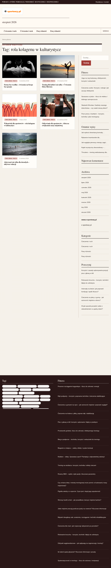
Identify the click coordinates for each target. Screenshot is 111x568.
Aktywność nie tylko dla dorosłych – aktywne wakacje (16, 163)
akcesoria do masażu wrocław (27, 386)
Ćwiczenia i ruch (10, 31)
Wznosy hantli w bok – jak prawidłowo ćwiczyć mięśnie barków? (79, 500)
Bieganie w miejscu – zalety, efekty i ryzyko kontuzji (75, 448)
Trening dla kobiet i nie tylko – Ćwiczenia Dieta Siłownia (56, 85)
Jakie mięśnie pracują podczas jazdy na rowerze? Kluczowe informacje (82, 508)
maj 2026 (84, 192)
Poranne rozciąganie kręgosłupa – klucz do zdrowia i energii (78, 386)
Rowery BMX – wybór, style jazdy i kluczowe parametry (76, 474)
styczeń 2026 (86, 212)
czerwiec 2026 (86, 187)
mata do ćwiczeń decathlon (11, 406)
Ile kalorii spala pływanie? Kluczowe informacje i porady (77, 552)
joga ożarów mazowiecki (31, 399)
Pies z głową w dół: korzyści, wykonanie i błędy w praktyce (78, 422)
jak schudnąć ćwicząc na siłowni (12, 396)
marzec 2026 (85, 202)
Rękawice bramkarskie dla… (91, 137)
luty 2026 (84, 207)
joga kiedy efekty (8, 399)
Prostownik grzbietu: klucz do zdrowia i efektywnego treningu (78, 431)
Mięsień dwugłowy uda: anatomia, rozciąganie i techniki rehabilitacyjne (82, 517)
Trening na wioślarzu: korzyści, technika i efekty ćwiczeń (77, 465)
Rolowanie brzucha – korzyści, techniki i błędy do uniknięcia (78, 534)
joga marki (18, 399)
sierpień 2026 (86, 177)
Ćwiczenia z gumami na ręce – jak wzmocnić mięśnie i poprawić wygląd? (83, 405)
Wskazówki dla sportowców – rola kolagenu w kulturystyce (19, 124)
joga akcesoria (45, 396)
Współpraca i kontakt (102, 2)
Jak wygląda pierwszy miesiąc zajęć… (94, 142)
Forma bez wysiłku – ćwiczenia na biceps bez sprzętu (18, 85)
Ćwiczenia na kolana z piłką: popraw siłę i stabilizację (76, 413)
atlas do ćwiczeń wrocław (10, 389)
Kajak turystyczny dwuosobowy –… (93, 147)
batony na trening (25, 389)
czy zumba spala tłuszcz (26, 393)
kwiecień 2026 (86, 197)
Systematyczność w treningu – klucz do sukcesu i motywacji (78, 560)
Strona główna (6, 39)
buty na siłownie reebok (10, 393)
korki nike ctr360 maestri (10, 403)
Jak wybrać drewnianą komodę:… (93, 132)
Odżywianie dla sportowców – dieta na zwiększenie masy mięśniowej (55, 124)
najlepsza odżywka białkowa (29, 406)
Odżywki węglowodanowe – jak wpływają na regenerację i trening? (80, 543)
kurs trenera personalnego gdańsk (30, 403)
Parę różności (42, 31)
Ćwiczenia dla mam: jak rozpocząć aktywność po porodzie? (78, 526)
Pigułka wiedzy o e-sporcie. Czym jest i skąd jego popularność (79, 491)
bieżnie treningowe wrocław (41, 389)
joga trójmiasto (45, 399)
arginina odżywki (43, 386)
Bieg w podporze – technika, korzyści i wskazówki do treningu (79, 439)
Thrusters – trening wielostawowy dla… (94, 152)
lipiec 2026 (85, 182)
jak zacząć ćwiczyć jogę (31, 396)
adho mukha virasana (9, 386)
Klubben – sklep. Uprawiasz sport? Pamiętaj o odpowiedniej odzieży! (81, 457)
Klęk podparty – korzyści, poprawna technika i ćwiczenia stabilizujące (81, 396)
